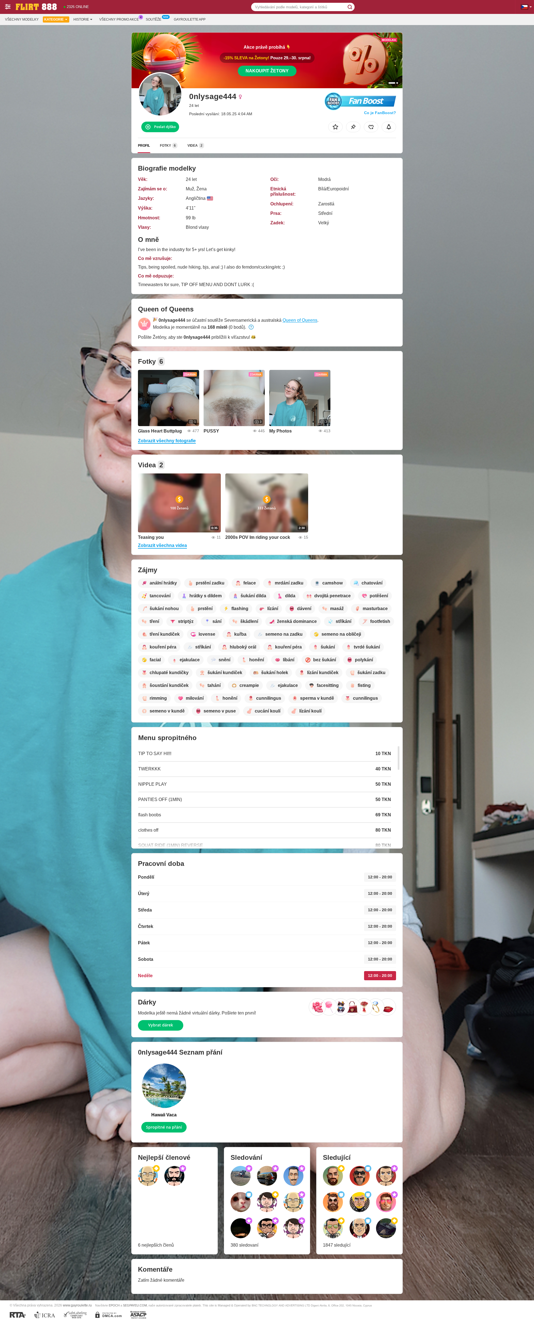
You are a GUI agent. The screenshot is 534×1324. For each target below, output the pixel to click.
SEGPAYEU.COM (135, 1305)
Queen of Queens (300, 320)
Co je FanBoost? (380, 112)
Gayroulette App (190, 19)
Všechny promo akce (119, 19)
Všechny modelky (22, 19)
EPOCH (114, 1305)
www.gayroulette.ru (77, 1305)
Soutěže (153, 19)
